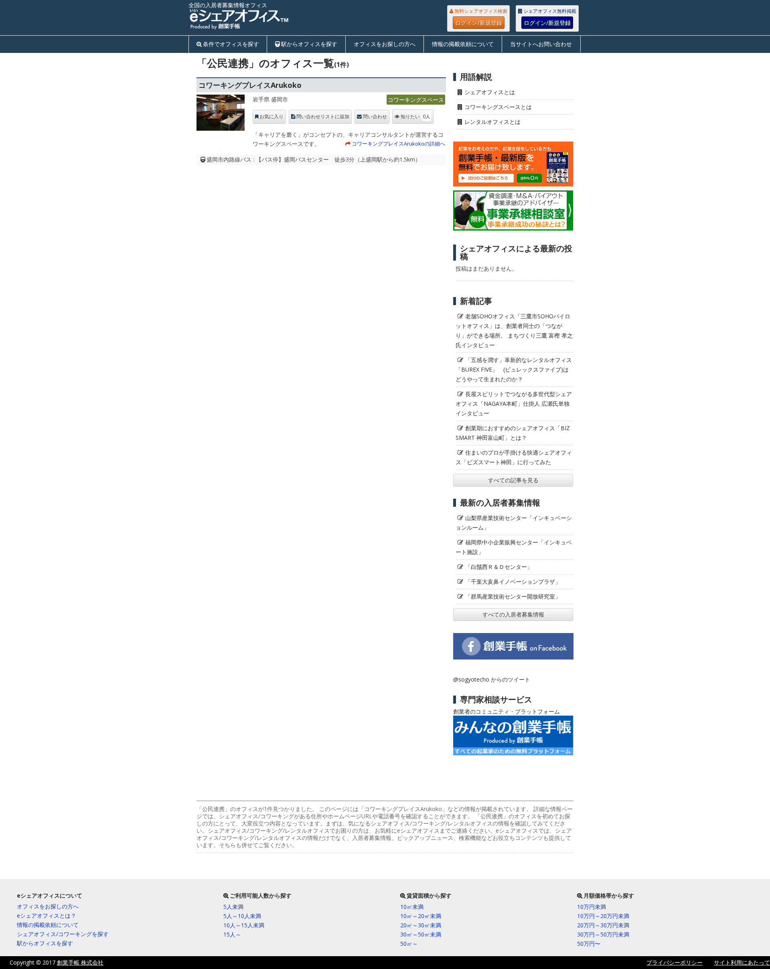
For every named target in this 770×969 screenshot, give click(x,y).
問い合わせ (375, 116)
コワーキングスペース (416, 99)
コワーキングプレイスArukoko (250, 85)
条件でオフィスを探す (231, 44)
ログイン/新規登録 (478, 22)
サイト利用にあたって (742, 962)
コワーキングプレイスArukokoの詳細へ (398, 143)
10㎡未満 (412, 906)
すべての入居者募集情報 (513, 614)
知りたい (415, 116)
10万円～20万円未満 (603, 916)
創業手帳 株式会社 (80, 962)
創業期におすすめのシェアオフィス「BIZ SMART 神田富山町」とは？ (513, 432)
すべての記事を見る (513, 480)
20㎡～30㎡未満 (420, 925)
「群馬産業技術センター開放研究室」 (513, 596)
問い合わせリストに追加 (322, 116)
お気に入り (271, 116)
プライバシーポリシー (674, 962)
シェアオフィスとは (489, 92)
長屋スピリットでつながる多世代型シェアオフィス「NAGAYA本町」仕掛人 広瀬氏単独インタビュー (514, 403)
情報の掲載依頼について (463, 44)
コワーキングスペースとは (498, 107)
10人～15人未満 (243, 925)
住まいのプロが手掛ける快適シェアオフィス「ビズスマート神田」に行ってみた (514, 457)
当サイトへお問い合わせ (541, 44)
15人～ (232, 934)
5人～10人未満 (242, 916)
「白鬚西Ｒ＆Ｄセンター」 (499, 566)
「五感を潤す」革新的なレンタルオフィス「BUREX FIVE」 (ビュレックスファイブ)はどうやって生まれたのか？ (514, 369)
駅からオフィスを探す (309, 44)
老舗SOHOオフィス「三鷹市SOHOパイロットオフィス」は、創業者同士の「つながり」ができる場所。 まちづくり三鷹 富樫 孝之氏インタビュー (514, 330)
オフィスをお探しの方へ (384, 44)
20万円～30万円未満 (603, 925)
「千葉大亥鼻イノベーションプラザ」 (513, 581)
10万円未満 (591, 906)
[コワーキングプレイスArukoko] (221, 115)
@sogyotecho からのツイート (491, 679)
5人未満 (233, 906)
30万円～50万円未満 (603, 934)
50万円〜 (588, 943)
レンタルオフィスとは (492, 121)
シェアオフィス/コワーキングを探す (63, 934)
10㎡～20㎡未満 (420, 916)
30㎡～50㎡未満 (420, 934)
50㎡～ (409, 943)
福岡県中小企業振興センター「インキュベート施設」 (514, 547)
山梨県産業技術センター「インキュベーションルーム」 (514, 522)
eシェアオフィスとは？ (46, 915)
